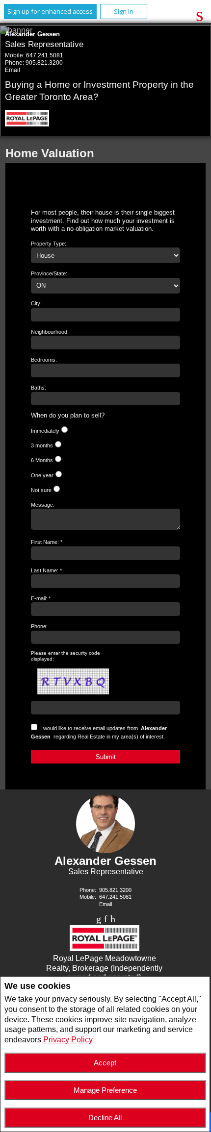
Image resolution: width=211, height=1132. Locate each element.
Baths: (38, 388)
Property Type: (48, 243)
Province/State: (49, 273)
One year (42, 475)
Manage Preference (105, 1090)
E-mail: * (41, 598)
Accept (105, 1062)
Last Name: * (46, 570)
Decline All (105, 1117)
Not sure (41, 490)
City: (36, 303)
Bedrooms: (44, 360)
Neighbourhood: (50, 332)
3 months (42, 445)
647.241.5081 (44, 55)
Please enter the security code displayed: (65, 656)
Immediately (45, 431)
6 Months (42, 460)
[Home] (30, 119)
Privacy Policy (68, 1039)
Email (12, 70)
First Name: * (46, 542)
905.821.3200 (44, 63)
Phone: (39, 626)
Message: (42, 505)
